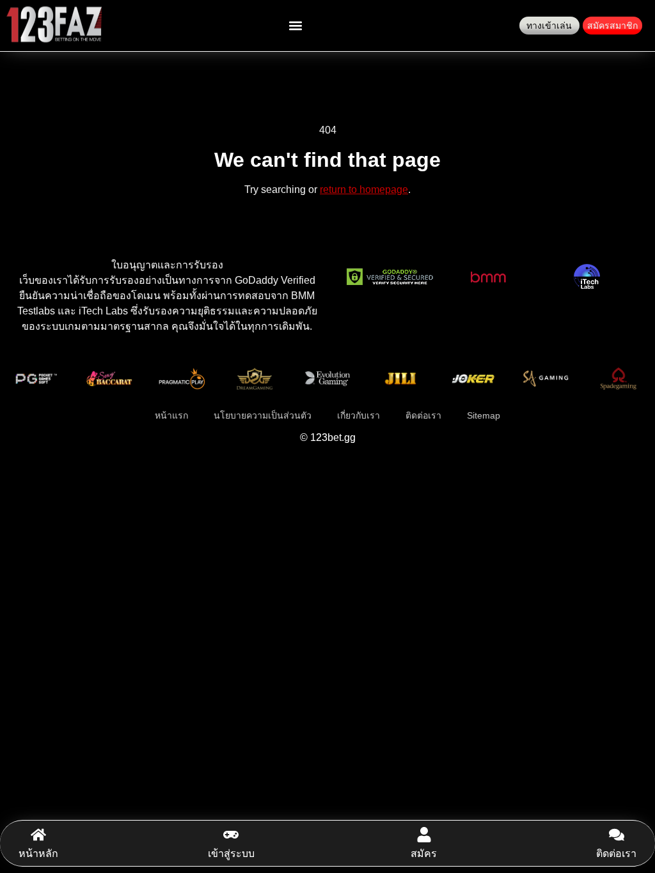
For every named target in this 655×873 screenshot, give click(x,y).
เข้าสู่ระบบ (231, 853)
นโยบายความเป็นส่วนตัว (263, 415)
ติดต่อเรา (616, 853)
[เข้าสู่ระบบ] (231, 834)
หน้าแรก (171, 415)
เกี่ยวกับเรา (358, 415)
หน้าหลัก (38, 853)
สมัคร (424, 853)
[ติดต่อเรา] (616, 834)
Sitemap (483, 415)
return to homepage (364, 189)
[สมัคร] (424, 834)
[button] (295, 25)
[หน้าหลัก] (38, 834)
